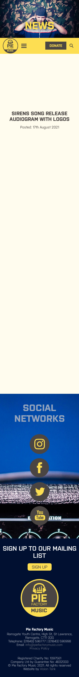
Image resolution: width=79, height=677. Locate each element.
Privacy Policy (39, 648)
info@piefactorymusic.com (44, 645)
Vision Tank (48, 669)
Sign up (39, 567)
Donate (56, 46)
